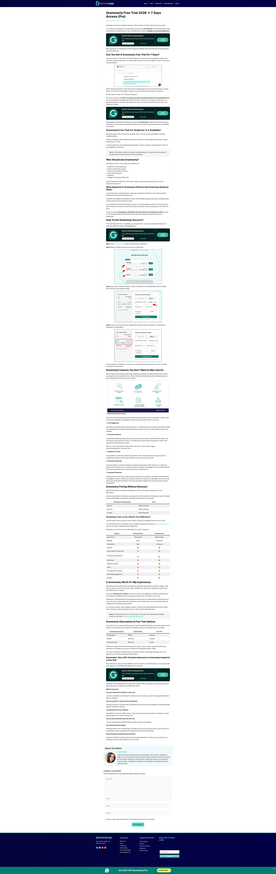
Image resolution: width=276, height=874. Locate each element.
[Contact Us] (123, 845)
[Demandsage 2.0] (125, 852)
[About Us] (122, 841)
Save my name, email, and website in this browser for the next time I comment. (131, 819)
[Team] (121, 843)
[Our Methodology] (125, 850)
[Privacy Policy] (143, 850)
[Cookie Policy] (143, 841)
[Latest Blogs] (123, 848)
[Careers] (141, 843)
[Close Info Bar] (274, 868)
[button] (164, 870)
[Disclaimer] (142, 848)
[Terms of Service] (144, 846)
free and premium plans (162, 524)
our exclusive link (119, 244)
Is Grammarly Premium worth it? (133, 616)
